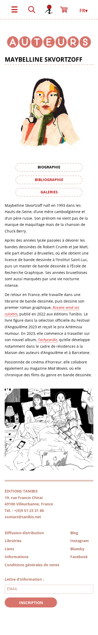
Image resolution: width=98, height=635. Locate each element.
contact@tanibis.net (23, 516)
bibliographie (49, 179)
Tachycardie (47, 339)
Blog (74, 532)
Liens (9, 548)
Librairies (13, 540)
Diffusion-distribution (24, 532)
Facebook (79, 556)
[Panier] (66, 7)
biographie (49, 167)
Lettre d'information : (24, 579)
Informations (16, 556)
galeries (49, 191)
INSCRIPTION (31, 602)
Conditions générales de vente (32, 564)
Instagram (79, 540)
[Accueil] (48, 7)
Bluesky (77, 548)
